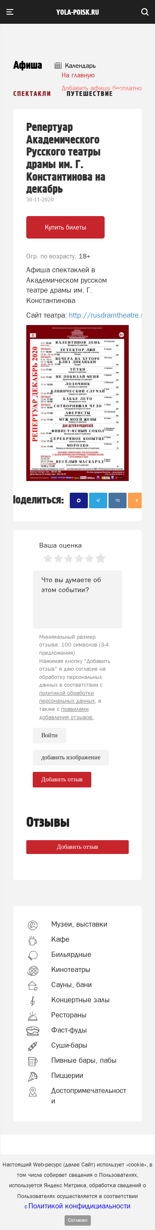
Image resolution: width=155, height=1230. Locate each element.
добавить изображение (70, 757)
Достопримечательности (88, 1095)
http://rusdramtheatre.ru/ (109, 315)
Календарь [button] (79, 65)
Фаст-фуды (69, 1030)
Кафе (60, 939)
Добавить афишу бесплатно (102, 88)
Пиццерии (67, 1075)
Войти (49, 735)
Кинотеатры (70, 969)
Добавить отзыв (77, 847)
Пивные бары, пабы (84, 1060)
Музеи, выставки (79, 924)
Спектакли (32, 94)
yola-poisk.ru (77, 12)
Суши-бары (69, 1045)
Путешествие (90, 94)
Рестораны (69, 1014)
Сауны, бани (71, 984)
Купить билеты (65, 227)
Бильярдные (71, 954)
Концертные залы (80, 999)
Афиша (27, 65)
